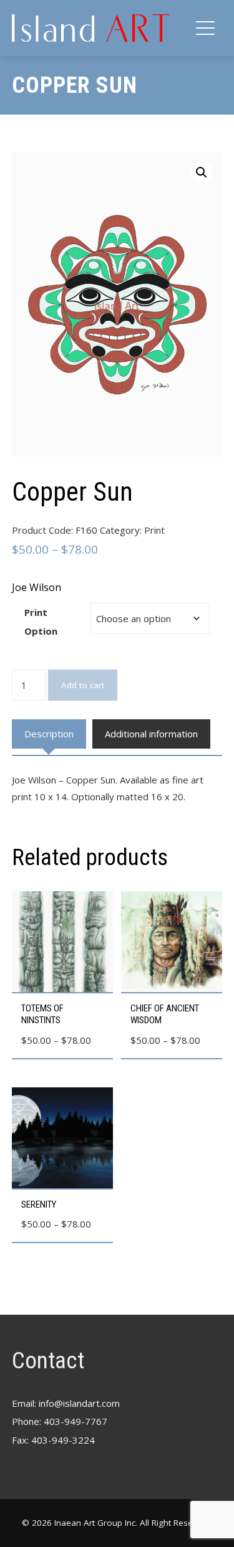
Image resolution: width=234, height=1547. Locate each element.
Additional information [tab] (151, 733)
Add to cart (82, 685)
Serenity (38, 1204)
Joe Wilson (36, 587)
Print (154, 530)
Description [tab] (49, 733)
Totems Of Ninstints (42, 1014)
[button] (201, 172)
